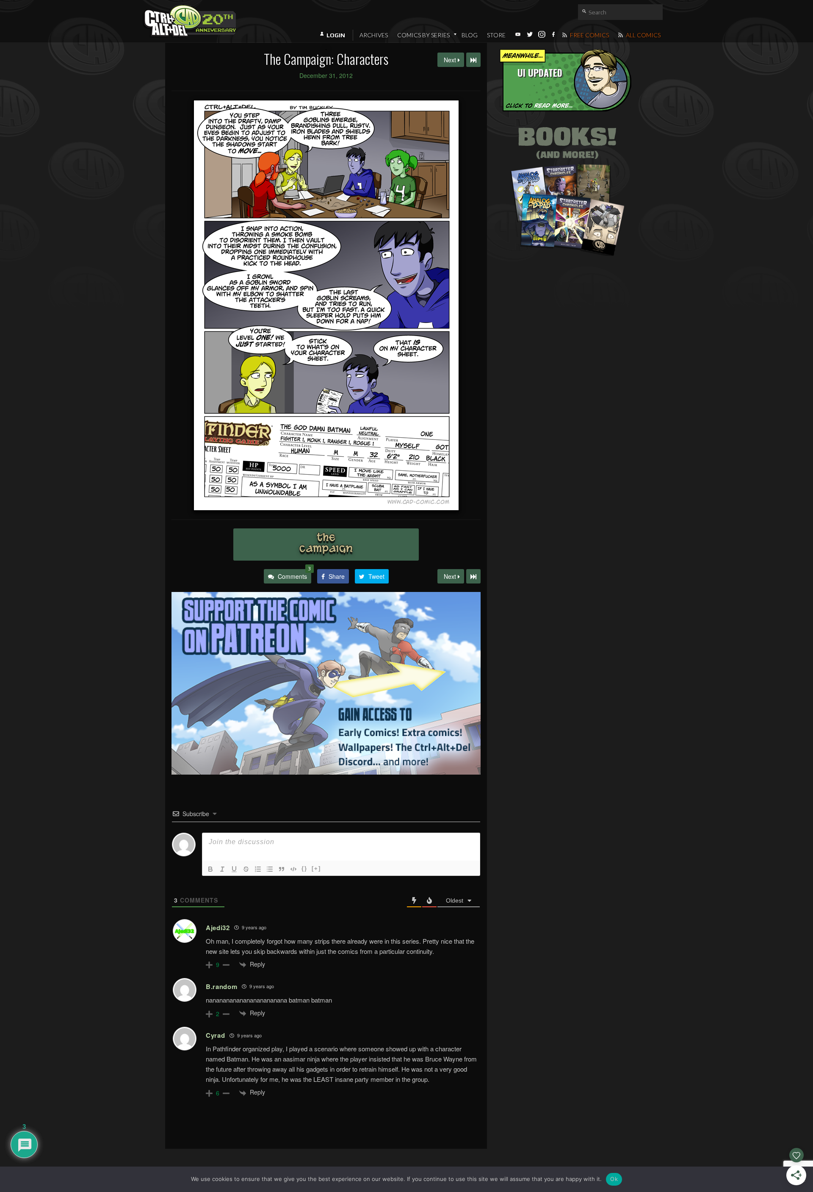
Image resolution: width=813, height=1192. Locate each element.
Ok (614, 1178)
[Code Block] (293, 869)
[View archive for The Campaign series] (326, 544)
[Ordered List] (258, 869)
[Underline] (234, 869)
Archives (373, 35)
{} (304, 868)
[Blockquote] (282, 869)
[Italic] (222, 869)
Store (496, 35)
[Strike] (246, 869)
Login (335, 35)
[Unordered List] (270, 869)
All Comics (643, 35)
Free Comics (589, 35)
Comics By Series (423, 35)
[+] (316, 868)
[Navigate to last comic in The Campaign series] (473, 60)
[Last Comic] (473, 576)
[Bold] (210, 869)
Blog (470, 35)
